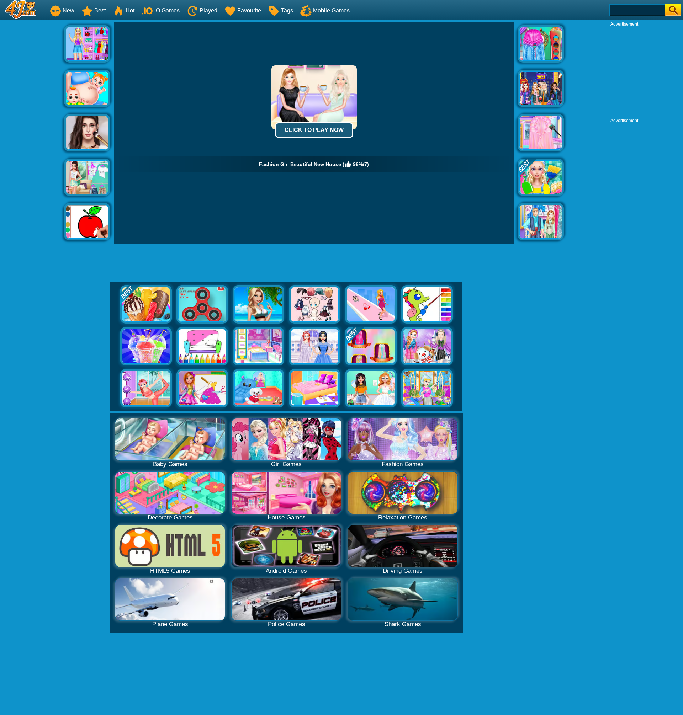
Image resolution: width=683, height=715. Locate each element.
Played (208, 10)
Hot (130, 10)
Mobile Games (331, 10)
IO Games (167, 10)
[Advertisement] (32, 128)
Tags (287, 10)
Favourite (249, 10)
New (68, 10)
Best (100, 10)
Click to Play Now (314, 130)
